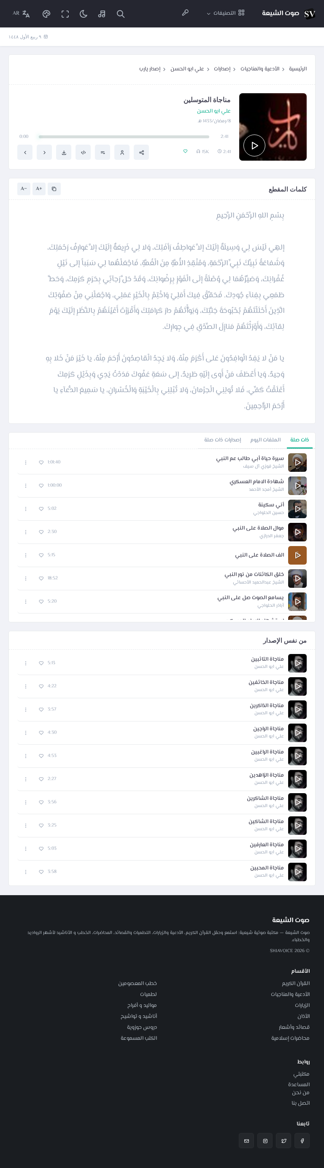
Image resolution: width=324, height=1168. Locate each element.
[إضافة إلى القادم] (102, 152)
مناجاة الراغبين (267, 752)
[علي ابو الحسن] (122, 152)
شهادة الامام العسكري (257, 482)
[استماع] (254, 145)
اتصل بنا (301, 1103)
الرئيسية (298, 69)
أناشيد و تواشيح (139, 1016)
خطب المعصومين (137, 984)
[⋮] (25, 462)
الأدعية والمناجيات (259, 69)
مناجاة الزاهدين (266, 776)
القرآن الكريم (296, 984)
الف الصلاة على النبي (259, 556)
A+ (39, 189)
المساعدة (299, 1085)
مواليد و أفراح (142, 1005)
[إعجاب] (41, 462)
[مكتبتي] (102, 13)
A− (24, 189)
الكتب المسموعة (139, 1038)
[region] (162, 535)
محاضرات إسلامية (290, 1038)
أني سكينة (271, 505)
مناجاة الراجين (268, 729)
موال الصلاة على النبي (258, 529)
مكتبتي (301, 1074)
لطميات (148, 994)
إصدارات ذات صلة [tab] (222, 440)
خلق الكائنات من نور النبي (254, 575)
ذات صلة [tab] (299, 440)
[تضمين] (83, 152)
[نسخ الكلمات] (54, 189)
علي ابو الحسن (187, 69)
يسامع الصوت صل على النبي (250, 598)
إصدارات (222, 69)
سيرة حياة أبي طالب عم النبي (250, 459)
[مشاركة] (141, 152)
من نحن (301, 1093)
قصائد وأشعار (294, 1027)
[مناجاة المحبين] (24, 152)
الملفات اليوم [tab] (265, 440)
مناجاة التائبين (267, 660)
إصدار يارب (149, 69)
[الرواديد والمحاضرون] (185, 13)
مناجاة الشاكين (266, 822)
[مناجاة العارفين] (44, 152)
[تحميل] (63, 152)
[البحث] (120, 13)
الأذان (303, 1016)
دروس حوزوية (142, 1027)
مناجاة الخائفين (266, 683)
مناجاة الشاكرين (265, 799)
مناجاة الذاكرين (267, 706)
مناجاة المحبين (267, 868)
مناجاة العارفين (267, 845)
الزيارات (302, 1005)
